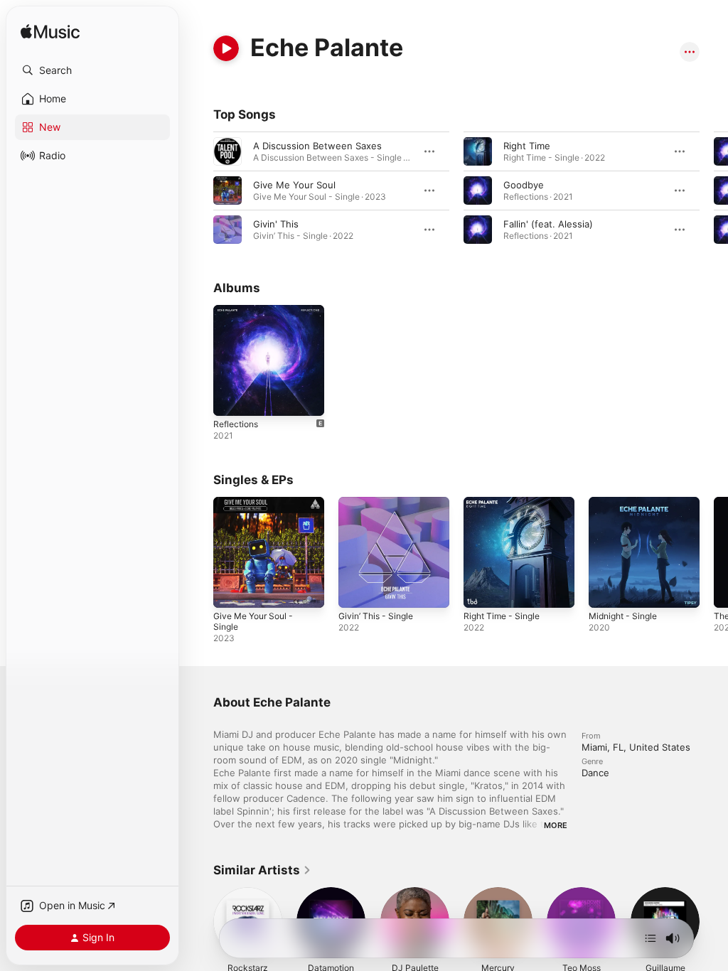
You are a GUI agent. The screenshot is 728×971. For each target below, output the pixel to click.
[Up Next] (650, 938)
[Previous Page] (199, 190)
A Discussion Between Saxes (317, 145)
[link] (262, 870)
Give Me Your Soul (294, 185)
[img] (50, 32)
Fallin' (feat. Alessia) (548, 224)
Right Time (526, 145)
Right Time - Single (502, 616)
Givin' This (276, 224)
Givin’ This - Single (375, 616)
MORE (555, 825)
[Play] (226, 48)
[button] (92, 70)
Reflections (235, 424)
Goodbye (523, 185)
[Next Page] (714, 190)
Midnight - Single (623, 616)
